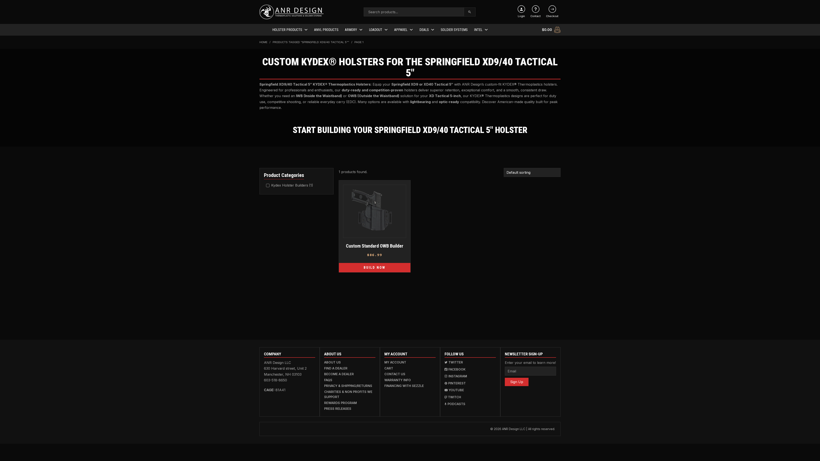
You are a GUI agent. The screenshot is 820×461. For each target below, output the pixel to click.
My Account (395, 362)
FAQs (328, 380)
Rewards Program (340, 403)
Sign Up (516, 382)
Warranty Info (397, 380)
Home (263, 42)
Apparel (400, 30)
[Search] (469, 11)
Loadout (375, 30)
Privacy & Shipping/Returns (348, 386)
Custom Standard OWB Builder (374, 246)
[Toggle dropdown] (306, 29)
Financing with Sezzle (404, 386)
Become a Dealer (339, 374)
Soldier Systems (454, 30)
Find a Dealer (335, 368)
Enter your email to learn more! (530, 362)
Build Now (374, 268)
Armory (351, 30)
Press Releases (337, 408)
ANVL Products (326, 30)
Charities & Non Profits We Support (348, 394)
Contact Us (394, 374)
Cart (388, 368)
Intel (478, 30)
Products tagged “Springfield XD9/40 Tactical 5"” (311, 42)
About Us (332, 362)
